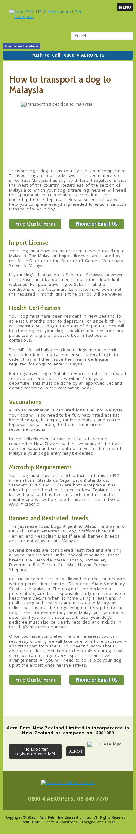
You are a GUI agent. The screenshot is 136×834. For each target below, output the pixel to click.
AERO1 (76, 751)
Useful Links (30, 822)
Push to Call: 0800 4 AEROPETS (68, 55)
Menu (125, 7)
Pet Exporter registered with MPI (35, 751)
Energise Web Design (99, 822)
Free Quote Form (35, 224)
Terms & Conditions (61, 822)
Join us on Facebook (21, 46)
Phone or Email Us (97, 224)
